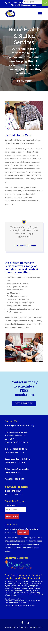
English (30, 2)
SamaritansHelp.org (22, 529)
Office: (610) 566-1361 (16, 449)
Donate (23, 532)
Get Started (24, 403)
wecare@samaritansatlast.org (19, 425)
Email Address (11, 505)
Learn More (24, 81)
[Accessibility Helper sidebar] (45, 3)
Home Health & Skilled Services (24, 35)
